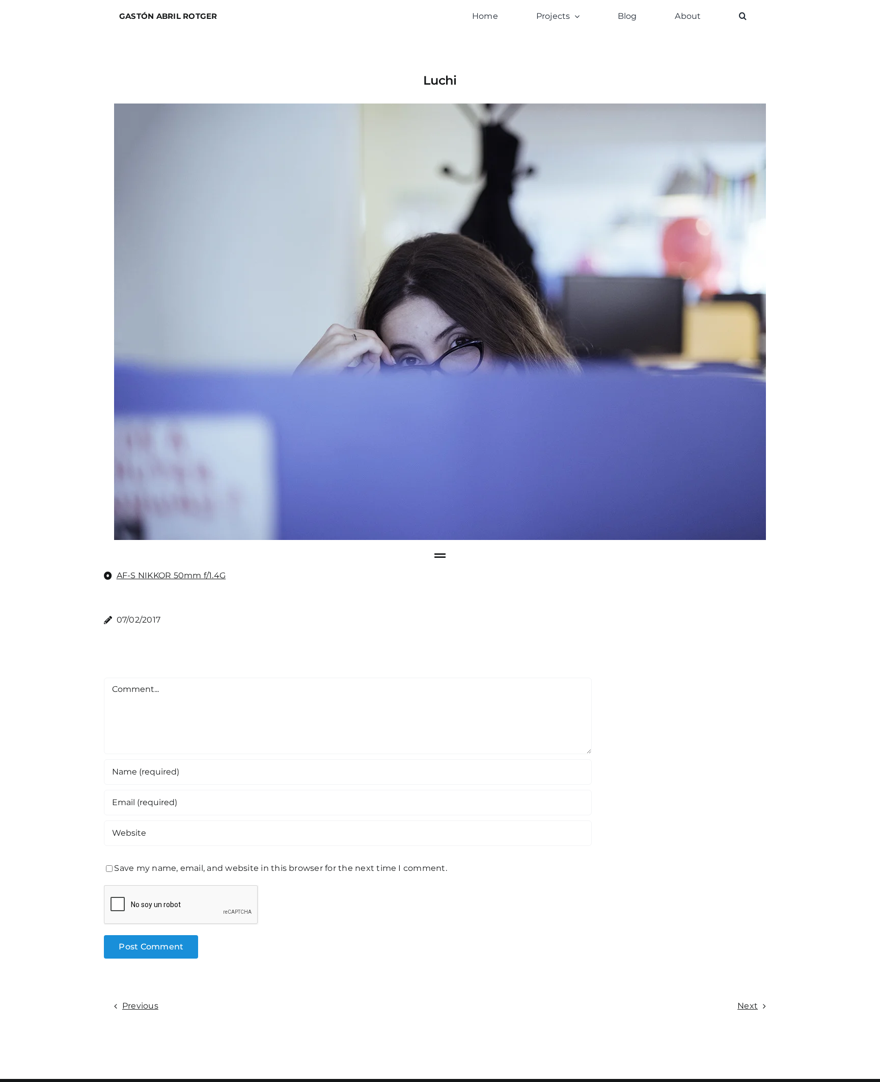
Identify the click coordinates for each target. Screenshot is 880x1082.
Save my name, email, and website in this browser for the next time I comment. (280, 868)
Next (747, 1006)
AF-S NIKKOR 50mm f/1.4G (171, 575)
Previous (140, 1006)
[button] (743, 16)
